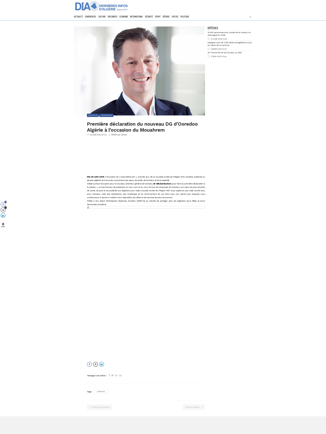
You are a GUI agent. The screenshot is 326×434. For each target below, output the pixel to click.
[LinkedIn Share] (101, 364)
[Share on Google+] (116, 375)
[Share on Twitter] (112, 375)
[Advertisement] (146, 156)
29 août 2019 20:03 (98, 134)
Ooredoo (101, 391)
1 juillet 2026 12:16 (218, 49)
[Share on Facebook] (109, 375)
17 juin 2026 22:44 (218, 56)
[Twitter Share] (95, 364)
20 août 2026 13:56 (218, 39)
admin (124, 134)
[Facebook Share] (89, 364)
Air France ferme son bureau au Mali (225, 52)
